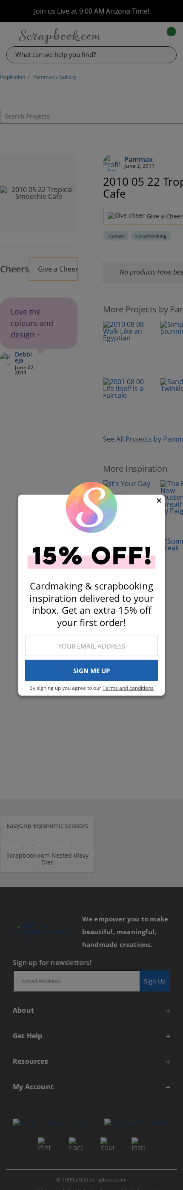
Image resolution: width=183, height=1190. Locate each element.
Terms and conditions (128, 687)
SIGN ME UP (91, 670)
